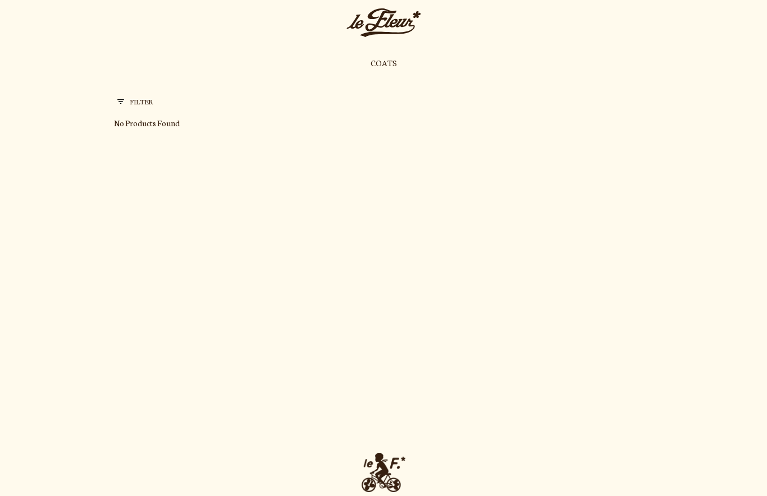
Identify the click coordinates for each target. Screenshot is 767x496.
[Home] (383, 22)
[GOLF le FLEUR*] (383, 472)
